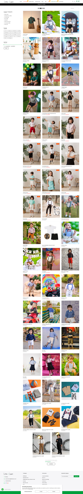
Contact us (44, 481)
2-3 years (15, 32)
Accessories (61, 1)
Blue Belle (24, 377)
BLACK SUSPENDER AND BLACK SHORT (48, 245)
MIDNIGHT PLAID (25, 113)
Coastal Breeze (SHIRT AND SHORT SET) (49, 113)
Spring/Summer (8, 15)
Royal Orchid (63, 192)
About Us (43, 477)
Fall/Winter (25, 476)
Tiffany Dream (25, 192)
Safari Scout (25, 87)
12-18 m (19, 30)
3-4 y (19, 32)
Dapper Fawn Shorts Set (65, 377)
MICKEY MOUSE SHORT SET (27, 324)
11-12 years (14, 30)
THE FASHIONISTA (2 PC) (46, 377)
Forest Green (25, 34)
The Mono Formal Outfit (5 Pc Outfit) (58, 456)
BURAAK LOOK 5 (25, 350)
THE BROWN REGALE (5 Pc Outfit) (38, 456)
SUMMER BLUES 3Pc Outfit (65, 324)
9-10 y (5, 38)
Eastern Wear (31, 1)
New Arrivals (26, 1)
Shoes (6, 24)
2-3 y (11, 32)
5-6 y (19, 34)
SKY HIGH (43, 350)
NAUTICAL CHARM (26, 60)
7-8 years (18, 36)
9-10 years (10, 38)
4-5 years (14, 34)
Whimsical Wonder (45, 60)
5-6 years (6, 36)
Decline (53, 491)
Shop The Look (25, 482)
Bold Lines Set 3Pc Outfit (27, 166)
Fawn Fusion (63, 113)
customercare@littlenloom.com (10, 478)
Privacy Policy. (30, 488)
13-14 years (6, 32)
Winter (6, 14)
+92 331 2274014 (8, 480)
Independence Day (54, 1)
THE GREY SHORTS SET (46, 34)
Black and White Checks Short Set (67, 34)
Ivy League (44, 271)
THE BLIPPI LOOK (25, 403)
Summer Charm (64, 245)
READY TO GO (25, 271)
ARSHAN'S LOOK (64, 350)
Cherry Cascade (26, 139)
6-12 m (11, 36)
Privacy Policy (44, 482)
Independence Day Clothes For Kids (29, 479)
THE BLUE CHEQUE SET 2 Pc (46, 324)
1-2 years (9, 30)
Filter (6, 48)
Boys (42, 1)
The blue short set (45, 87)
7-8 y (14, 36)
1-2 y (5, 30)
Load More (51, 463)
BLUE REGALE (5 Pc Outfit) (65, 429)
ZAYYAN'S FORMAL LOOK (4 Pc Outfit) (29, 429)
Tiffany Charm (44, 139)
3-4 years (6, 34)
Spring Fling (25, 218)
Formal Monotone (45, 166)
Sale (49, 1)
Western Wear (37, 1)
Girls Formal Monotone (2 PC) (66, 166)
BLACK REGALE (44, 218)
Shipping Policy (44, 484)
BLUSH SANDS (25, 245)
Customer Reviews (45, 476)
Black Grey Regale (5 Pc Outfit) (47, 429)
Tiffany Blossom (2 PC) (46, 192)
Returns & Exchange (45, 479)
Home (21, 1)
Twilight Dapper (64, 87)
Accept (41, 491)
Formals (7, 17)
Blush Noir (63, 139)
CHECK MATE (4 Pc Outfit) (46, 403)
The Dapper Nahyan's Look (66, 60)
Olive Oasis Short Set (65, 218)
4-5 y (10, 34)
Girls (45, 1)
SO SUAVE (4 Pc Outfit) (65, 403)
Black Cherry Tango (64, 271)
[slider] (4, 44)
